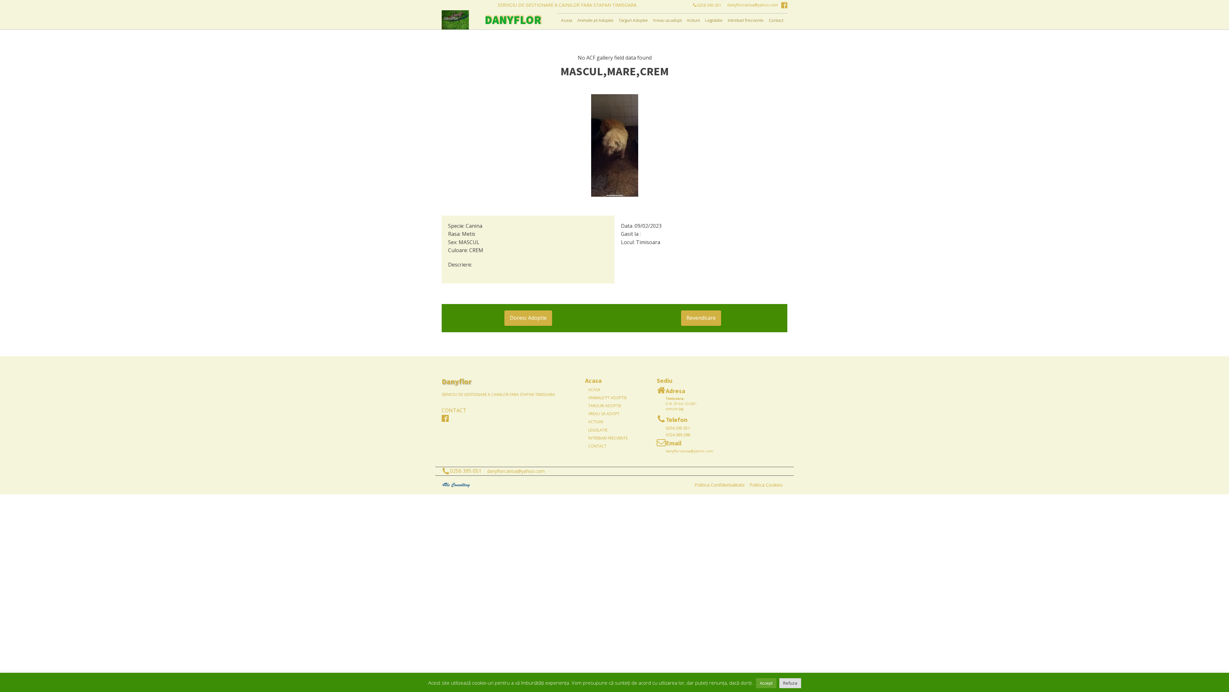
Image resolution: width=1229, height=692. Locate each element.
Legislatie (714, 20)
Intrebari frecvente (746, 20)
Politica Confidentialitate (720, 485)
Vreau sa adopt (667, 20)
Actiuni (693, 20)
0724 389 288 (678, 435)
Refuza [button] (790, 683)
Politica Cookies (766, 485)
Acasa (566, 20)
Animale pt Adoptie (595, 20)
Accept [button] (766, 683)
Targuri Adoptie (633, 20)
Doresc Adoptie (528, 317)
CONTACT (454, 410)
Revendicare (701, 317)
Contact (776, 20)
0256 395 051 (678, 428)
